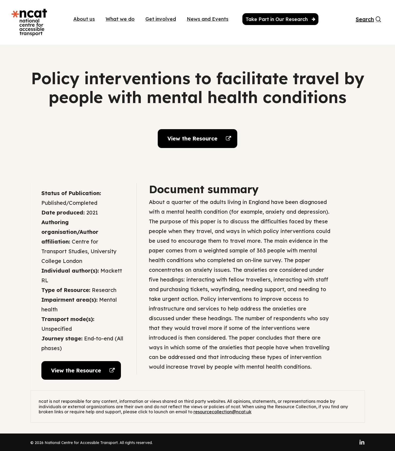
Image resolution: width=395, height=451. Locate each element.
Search (362, 19)
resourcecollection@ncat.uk (222, 411)
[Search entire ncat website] (378, 22)
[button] (197, 138)
